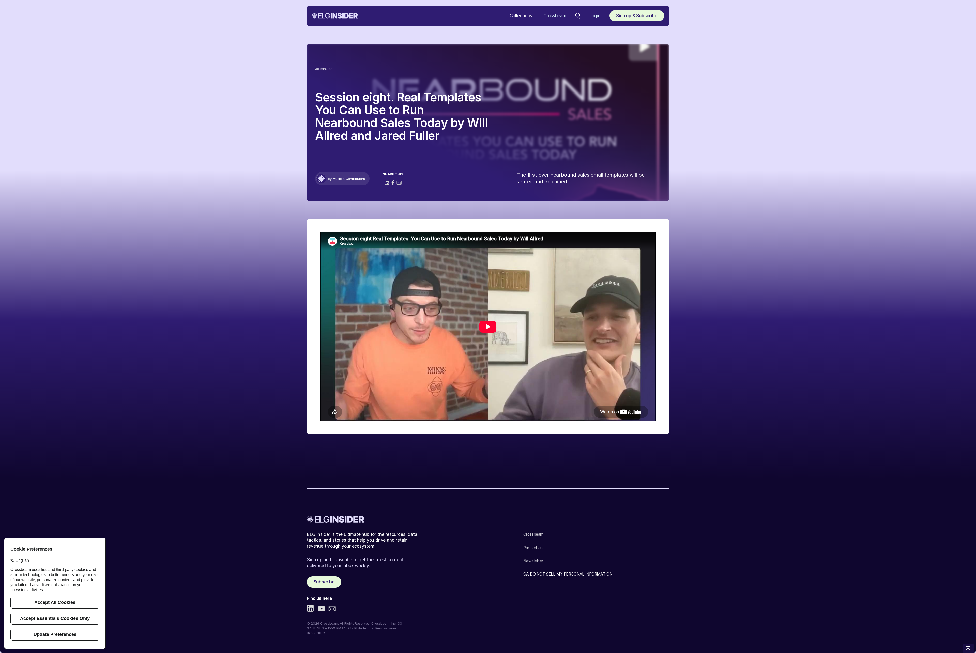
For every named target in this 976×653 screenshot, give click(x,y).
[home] (335, 16)
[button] (521, 16)
